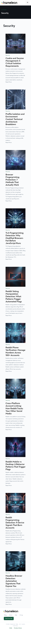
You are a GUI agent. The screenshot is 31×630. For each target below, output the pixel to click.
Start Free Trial (8, 618)
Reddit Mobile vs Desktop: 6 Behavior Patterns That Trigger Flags (15, 466)
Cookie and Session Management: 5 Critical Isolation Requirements (15, 62)
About (10, 615)
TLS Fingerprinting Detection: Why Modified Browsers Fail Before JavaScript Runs (14, 238)
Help (16, 615)
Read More (9, 82)
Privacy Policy (18, 627)
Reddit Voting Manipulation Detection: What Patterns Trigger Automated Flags (14, 296)
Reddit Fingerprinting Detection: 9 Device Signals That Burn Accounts (15, 522)
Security (8, 55)
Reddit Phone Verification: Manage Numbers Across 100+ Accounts (15, 351)
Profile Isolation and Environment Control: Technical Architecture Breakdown (15, 119)
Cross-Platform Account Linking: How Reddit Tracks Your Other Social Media (14, 408)
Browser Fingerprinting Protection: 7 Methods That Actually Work (12, 179)
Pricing (21, 615)
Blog (5, 615)
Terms (10, 627)
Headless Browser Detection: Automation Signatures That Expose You (14, 581)
